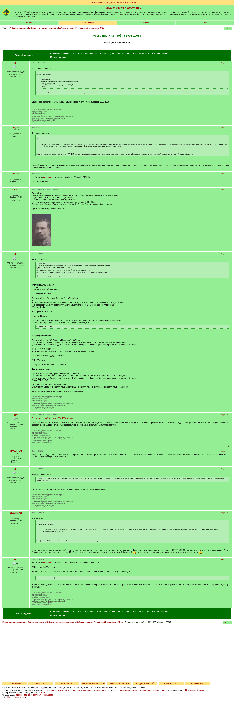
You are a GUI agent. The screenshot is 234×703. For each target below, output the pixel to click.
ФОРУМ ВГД (197, 684)
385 (113, 53)
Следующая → (28, 55)
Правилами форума (194, 690)
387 (123, 53)
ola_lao (16, 128)
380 (86, 53)
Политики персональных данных (92, 690)
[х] (141, 2)
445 (139, 53)
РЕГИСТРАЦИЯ (88, 23)
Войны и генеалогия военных (42, 28)
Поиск (204, 23)
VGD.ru (29, 23)
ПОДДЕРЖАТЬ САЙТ (145, 684)
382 (96, 53)
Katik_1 (15, 190)
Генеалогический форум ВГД (122, 7)
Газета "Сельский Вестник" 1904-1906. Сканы (52, 418)
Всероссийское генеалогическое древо (34, 695)
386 (118, 53)
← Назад (65, 53)
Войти (146, 23)
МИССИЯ (40, 684)
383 (101, 53)
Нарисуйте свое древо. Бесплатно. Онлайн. (115, 2)
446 (144, 53)
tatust (64, 57)
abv (16, 63)
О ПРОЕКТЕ (15, 684)
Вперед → (165, 53)
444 (134, 53)
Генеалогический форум (14, 622)
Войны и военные (18, 28)
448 (153, 53)
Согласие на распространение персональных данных (141, 690)
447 (148, 53)
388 (127, 53)
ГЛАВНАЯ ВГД (171, 684)
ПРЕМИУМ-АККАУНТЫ (119, 684)
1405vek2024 (16, 451)
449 (158, 53)
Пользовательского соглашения (60, 690)
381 (91, 53)
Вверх (223, 63)
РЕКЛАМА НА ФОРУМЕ (93, 684)
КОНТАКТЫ (67, 684)
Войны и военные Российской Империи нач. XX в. (81, 28)
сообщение (48, 177)
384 (105, 53)
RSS (43, 692)
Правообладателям (16, 697)
